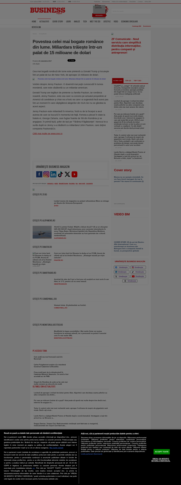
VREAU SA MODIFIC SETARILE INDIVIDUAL (160, 460)
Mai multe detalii (56, 448)
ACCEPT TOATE (161, 452)
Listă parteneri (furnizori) (91, 454)
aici (34, 468)
